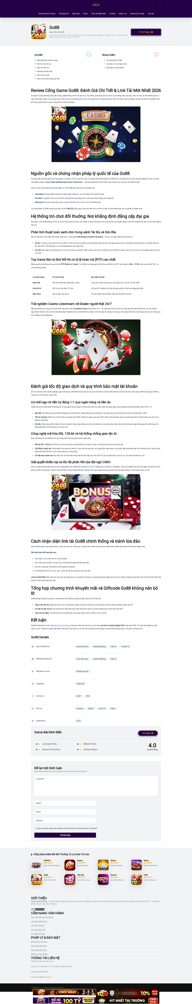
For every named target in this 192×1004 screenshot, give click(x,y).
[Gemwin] (103, 884)
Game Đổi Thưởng (137, 14)
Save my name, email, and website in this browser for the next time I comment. (67, 828)
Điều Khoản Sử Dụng (39, 942)
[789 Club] (69, 884)
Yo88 (146, 875)
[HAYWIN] (36, 870)
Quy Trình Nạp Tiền (38, 930)
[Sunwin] (69, 870)
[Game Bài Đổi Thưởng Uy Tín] (96, 5)
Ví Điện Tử (125, 646)
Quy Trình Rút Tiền (38, 934)
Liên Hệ (151, 14)
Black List (123, 14)
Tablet (112, 708)
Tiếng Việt (80, 684)
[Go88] (36, 884)
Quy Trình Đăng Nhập (39, 921)
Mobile (91, 708)
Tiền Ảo (113, 646)
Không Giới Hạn (82, 671)
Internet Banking (99, 646)
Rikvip (146, 860)
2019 (79, 721)
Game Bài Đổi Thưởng (46, 14)
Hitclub (113, 860)
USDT (79, 696)
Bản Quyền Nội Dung (39, 950)
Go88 (46, 875)
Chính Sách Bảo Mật (39, 946)
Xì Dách (112, 14)
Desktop (80, 708)
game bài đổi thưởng (62, 625)
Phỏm (85, 14)
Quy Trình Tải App (37, 925)
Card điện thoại (82, 646)
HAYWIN (47, 860)
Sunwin (80, 860)
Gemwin (113, 875)
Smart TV (102, 708)
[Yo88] (136, 884)
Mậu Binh (76, 14)
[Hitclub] (103, 870)
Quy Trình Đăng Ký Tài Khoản (42, 917)
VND (87, 696)
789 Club (80, 875)
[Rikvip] (136, 870)
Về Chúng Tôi (64, 14)
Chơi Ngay (144, 32)
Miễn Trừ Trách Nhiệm (39, 954)
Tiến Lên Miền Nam (98, 14)
